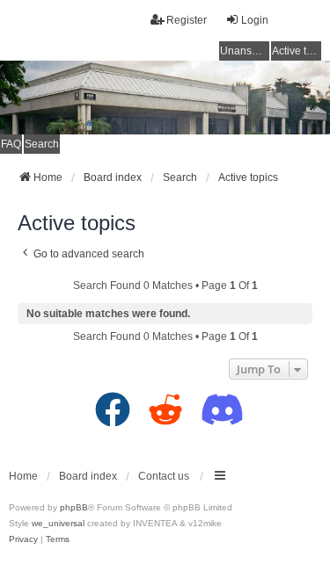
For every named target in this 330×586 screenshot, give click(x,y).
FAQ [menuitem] (11, 144)
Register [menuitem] (186, 20)
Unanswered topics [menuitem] (244, 51)
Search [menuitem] (42, 144)
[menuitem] (23, 539)
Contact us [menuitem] (163, 476)
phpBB (74, 507)
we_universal (58, 523)
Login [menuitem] (254, 20)
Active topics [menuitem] (296, 51)
